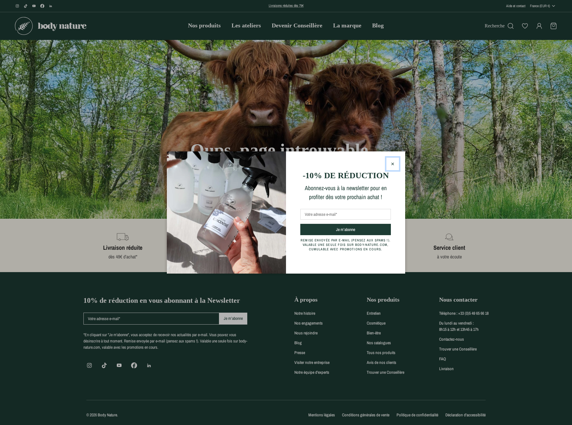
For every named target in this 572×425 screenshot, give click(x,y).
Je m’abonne (356, 229)
